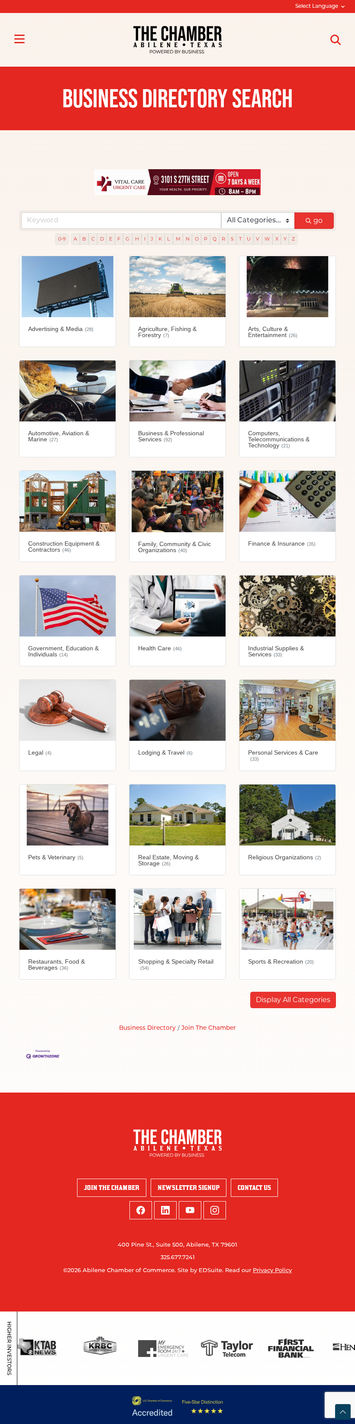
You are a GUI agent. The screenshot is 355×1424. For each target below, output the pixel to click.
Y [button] (285, 239)
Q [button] (214, 239)
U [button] (249, 239)
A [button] (75, 239)
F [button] (118, 239)
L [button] (168, 239)
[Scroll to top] (343, 1412)
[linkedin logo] (165, 1210)
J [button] (152, 239)
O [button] (197, 239)
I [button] (144, 239)
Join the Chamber (111, 1187)
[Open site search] (335, 40)
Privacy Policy (272, 1270)
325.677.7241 (178, 1257)
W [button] (267, 239)
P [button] (205, 239)
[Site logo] (177, 40)
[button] (293, 1000)
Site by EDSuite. (200, 1270)
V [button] (257, 239)
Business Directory (147, 1028)
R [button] (223, 239)
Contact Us (254, 1187)
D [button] (102, 239)
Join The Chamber (208, 1028)
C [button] (93, 239)
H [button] (137, 239)
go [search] (318, 220)
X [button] (276, 239)
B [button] (84, 239)
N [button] (188, 239)
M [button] (178, 239)
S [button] (232, 239)
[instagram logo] (214, 1210)
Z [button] (293, 239)
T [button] (240, 239)
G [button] (127, 239)
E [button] (110, 239)
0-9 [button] (62, 239)
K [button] (160, 239)
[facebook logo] (140, 1210)
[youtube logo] (190, 1210)
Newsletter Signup (188, 1187)
